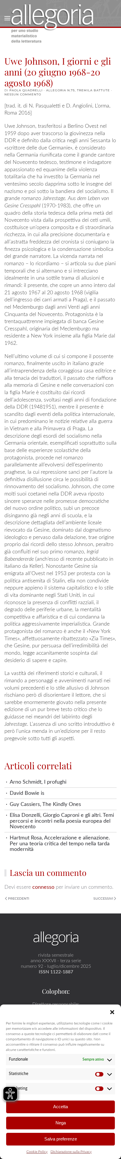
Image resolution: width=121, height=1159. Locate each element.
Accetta (60, 1106)
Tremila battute (93, 90)
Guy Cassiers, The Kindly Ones (45, 804)
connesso (43, 887)
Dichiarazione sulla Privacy (71, 1151)
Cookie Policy (37, 1151)
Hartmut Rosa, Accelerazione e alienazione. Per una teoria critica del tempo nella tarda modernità (60, 843)
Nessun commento (22, 94)
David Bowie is (27, 793)
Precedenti (18, 898)
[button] (112, 1012)
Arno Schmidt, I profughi (38, 782)
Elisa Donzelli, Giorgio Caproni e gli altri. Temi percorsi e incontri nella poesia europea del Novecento (62, 821)
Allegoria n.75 (60, 90)
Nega (61, 1122)
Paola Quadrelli (26, 90)
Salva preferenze (60, 1138)
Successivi (103, 898)
